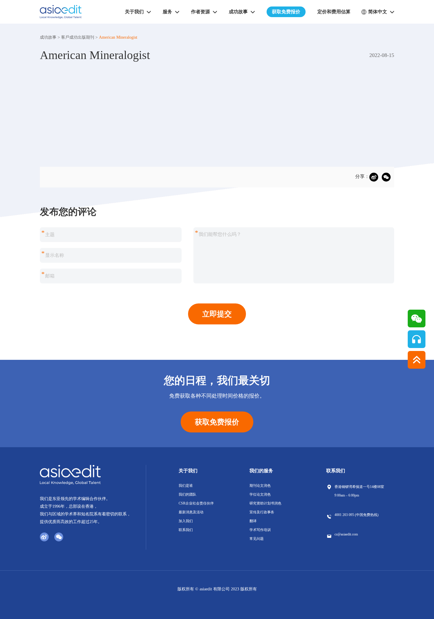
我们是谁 (186, 486)
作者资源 (200, 11)
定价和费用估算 (333, 11)
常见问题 (256, 539)
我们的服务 (261, 470)
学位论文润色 (260, 494)
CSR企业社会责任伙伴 (196, 503)
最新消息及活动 (191, 512)
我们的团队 (187, 494)
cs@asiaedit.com (346, 534)
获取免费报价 (286, 11)
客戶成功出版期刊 (77, 37)
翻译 (253, 521)
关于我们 (188, 470)
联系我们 (186, 530)
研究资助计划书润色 (265, 503)
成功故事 (48, 37)
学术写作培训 (260, 530)
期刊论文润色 (260, 486)
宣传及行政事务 (261, 512)
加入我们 (186, 521)
